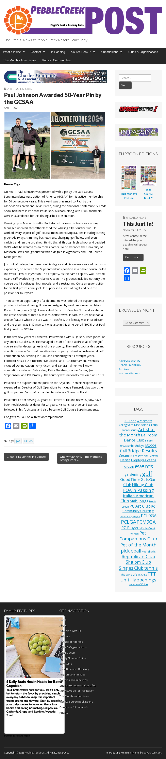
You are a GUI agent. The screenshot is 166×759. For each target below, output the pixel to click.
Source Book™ (81, 52)
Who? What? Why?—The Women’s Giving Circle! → (81, 458)
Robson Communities (56, 60)
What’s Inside (12, 52)
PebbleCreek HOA (130, 365)
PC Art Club (140, 506)
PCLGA (128, 521)
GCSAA (28, 441)
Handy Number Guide (72, 658)
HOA (127, 490)
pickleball (131, 550)
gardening (133, 474)
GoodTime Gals (134, 479)
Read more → (133, 257)
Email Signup (67, 652)
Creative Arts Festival (145, 456)
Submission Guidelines (73, 680)
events (144, 466)
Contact (36, 52)
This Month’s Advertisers (19, 60)
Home (63, 620)
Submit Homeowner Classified (77, 685)
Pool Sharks (149, 551)
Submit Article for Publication (76, 690)
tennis (151, 568)
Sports (27, 88)
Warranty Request (130, 373)
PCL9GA (149, 516)
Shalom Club (138, 562)
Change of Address (71, 642)
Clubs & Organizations (143, 52)
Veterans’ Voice (138, 584)
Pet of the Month (138, 545)
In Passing (58, 52)
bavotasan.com (152, 752)
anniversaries (130, 430)
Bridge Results (142, 451)
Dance (125, 459)
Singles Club (131, 568)
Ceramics (126, 455)
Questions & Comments (73, 707)
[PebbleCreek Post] (83, 18)
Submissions (109, 52)
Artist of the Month (137, 432)
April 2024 (14, 88)
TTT (151, 574)
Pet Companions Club (138, 536)
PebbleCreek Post (35, 752)
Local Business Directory (74, 669)
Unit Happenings (138, 580)
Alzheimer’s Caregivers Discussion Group (138, 423)
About (63, 625)
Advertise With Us (129, 360)
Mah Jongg (139, 500)
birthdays (138, 446)
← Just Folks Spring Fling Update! (26, 456)
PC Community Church (138, 508)
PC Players (131, 527)
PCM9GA (146, 522)
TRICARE (142, 574)
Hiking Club (142, 484)
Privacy (63, 712)
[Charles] (55, 76)
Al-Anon (130, 421)
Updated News (136, 217)
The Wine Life (129, 574)
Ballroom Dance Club (140, 437)
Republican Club (138, 556)
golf (18, 441)
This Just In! (138, 223)
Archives (124, 369)
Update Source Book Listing (76, 701)
